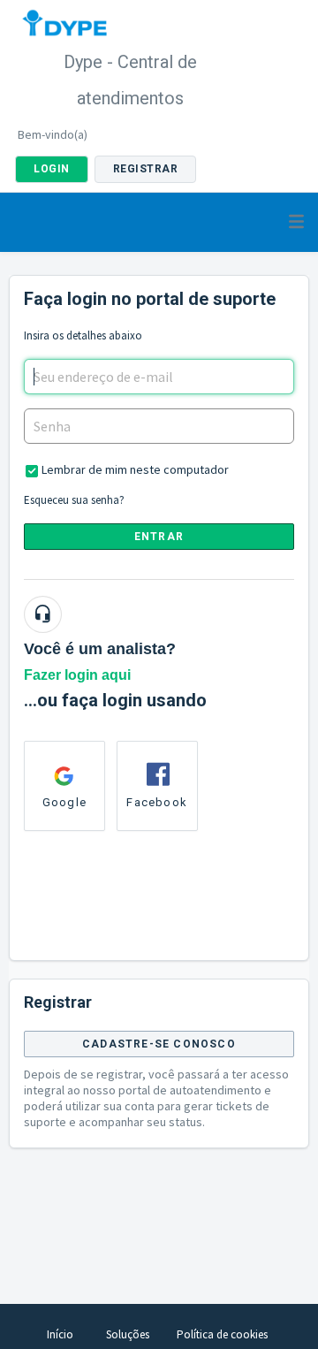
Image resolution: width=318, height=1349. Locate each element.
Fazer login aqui (77, 674)
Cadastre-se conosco (159, 1044)
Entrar (159, 536)
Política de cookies (222, 1334)
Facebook (156, 802)
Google (64, 802)
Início (60, 1334)
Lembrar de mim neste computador (135, 469)
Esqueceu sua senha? (74, 499)
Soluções (127, 1334)
